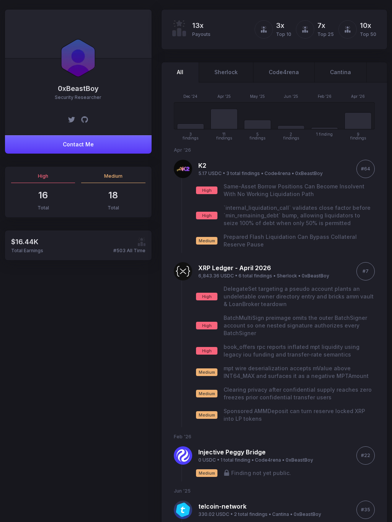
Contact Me (78, 144)
